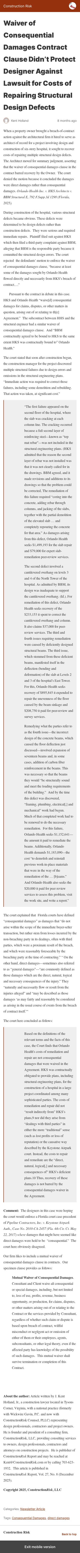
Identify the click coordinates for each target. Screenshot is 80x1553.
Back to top (69, 1534)
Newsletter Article (32, 1509)
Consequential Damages (29, 1518)
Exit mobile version (40, 1547)
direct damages (59, 1518)
